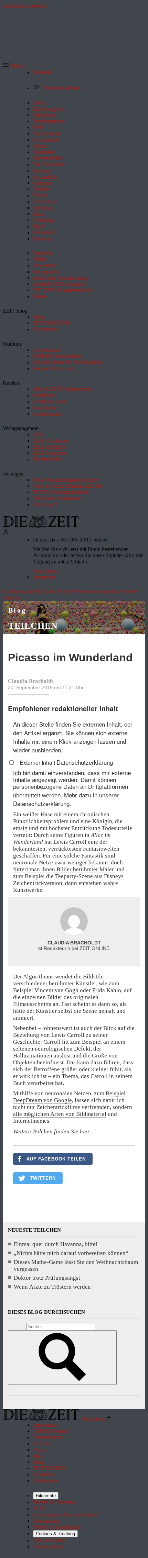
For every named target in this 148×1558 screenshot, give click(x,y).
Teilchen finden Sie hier (60, 1131)
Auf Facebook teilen (56, 1159)
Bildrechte (46, 1495)
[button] (13, 66)
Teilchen (33, 626)
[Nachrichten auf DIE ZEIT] (41, 526)
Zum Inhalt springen (25, 6)
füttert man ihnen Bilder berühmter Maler (64, 869)
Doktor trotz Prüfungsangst (47, 1278)
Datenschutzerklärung (84, 762)
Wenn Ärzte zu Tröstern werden (52, 1287)
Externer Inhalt (38, 762)
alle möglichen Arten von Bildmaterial (59, 1114)
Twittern (43, 1178)
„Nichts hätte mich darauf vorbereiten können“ (71, 1253)
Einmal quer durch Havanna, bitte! (56, 1244)
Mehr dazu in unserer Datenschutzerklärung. (66, 799)
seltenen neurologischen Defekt (52, 1048)
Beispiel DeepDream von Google (69, 1096)
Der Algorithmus (33, 976)
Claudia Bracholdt (30, 681)
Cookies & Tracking (55, 1533)
